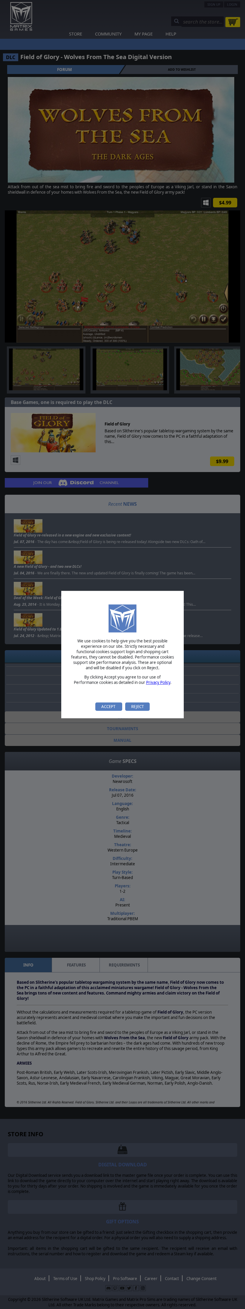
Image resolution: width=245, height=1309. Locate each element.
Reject (137, 706)
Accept (108, 706)
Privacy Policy (158, 682)
